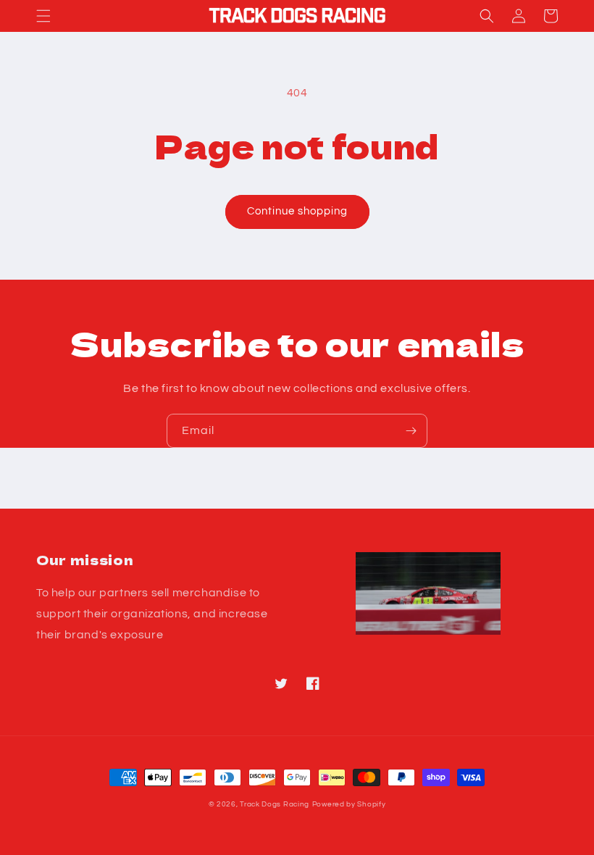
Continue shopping (297, 211)
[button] (43, 16)
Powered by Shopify (349, 804)
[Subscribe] (411, 431)
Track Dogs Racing (274, 804)
